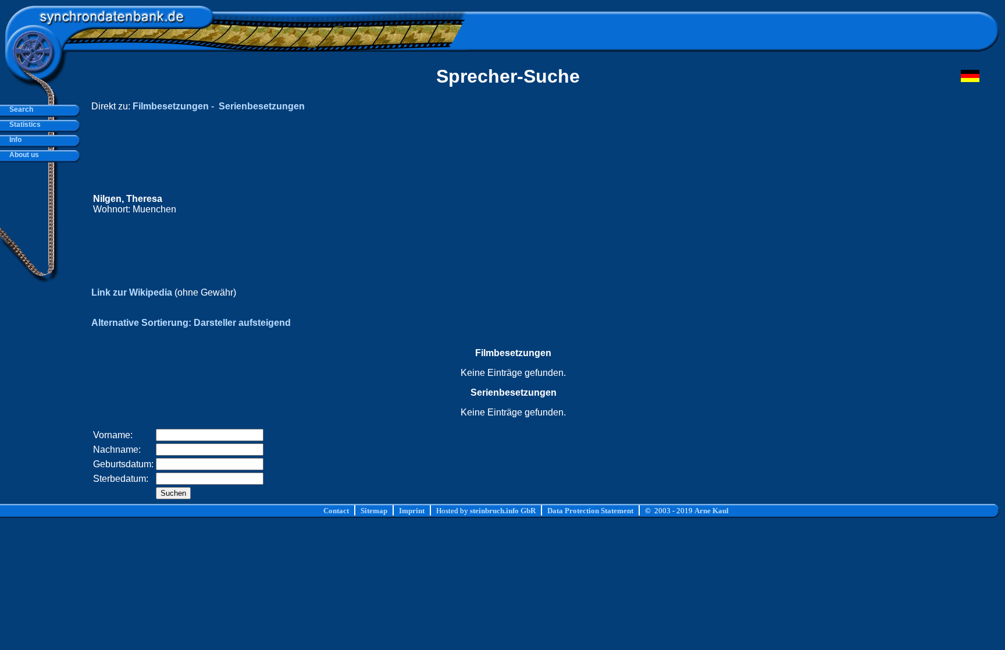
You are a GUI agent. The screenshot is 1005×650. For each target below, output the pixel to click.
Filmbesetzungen (171, 106)
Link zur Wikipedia (131, 292)
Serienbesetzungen (262, 106)
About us (22, 155)
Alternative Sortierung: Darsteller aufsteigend (191, 323)
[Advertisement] (759, 204)
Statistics (23, 124)
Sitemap (374, 510)
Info (14, 140)
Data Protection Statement (590, 510)
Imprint (412, 510)
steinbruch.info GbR (503, 510)
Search (19, 109)
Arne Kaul (711, 510)
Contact (336, 510)
